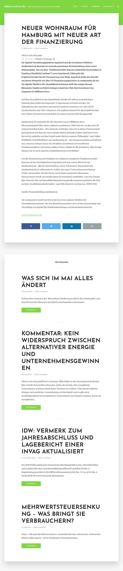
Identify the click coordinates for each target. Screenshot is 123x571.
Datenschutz (108, 6)
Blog (75, 6)
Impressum (96, 6)
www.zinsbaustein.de (32, 215)
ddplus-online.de (14, 6)
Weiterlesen (31, 310)
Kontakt (84, 6)
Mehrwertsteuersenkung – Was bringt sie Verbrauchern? (61, 514)
